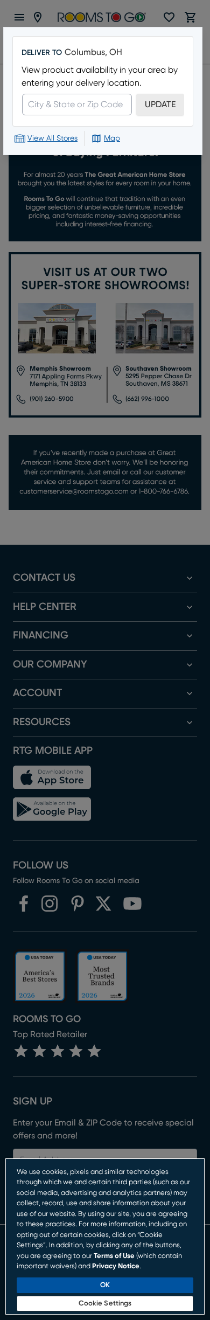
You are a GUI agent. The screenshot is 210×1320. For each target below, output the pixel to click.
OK (105, 1285)
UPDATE (160, 104)
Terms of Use (114, 1256)
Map (112, 138)
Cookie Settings (105, 1303)
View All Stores (52, 138)
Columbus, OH (93, 52)
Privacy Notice (115, 1266)
